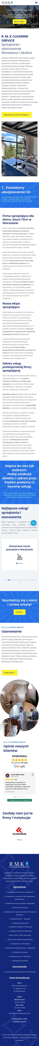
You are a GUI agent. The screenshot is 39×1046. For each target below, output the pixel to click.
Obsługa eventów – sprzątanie (20, 919)
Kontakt (19, 612)
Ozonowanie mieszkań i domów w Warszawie (20, 972)
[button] (5, 834)
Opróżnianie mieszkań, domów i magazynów (20, 948)
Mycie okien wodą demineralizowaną (20, 939)
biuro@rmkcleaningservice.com (19, 1013)
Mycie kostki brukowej (20, 908)
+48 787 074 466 (19, 1008)
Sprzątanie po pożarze (20, 952)
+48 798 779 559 (19, 1002)
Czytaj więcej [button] (10, 792)
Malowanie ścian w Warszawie (20, 956)
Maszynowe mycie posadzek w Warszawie (20, 903)
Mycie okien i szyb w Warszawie (20, 935)
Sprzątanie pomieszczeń (20, 923)
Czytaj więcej (8, 673)
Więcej (20, 563)
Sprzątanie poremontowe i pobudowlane (20, 892)
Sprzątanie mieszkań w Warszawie (20, 927)
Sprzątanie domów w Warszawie (21, 931)
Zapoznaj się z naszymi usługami (16, 115)
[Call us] (34, 523)
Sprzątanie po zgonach (20, 961)
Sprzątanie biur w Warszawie (20, 944)
